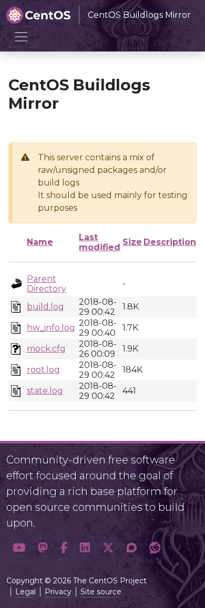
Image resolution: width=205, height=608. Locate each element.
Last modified (99, 242)
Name (40, 242)
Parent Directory (46, 284)
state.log (45, 391)
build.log (45, 307)
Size (132, 242)
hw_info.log (51, 328)
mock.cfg (46, 349)
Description (170, 242)
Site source (100, 591)
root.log (43, 370)
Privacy (58, 591)
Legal (25, 591)
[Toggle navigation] (21, 36)
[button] (19, 548)
